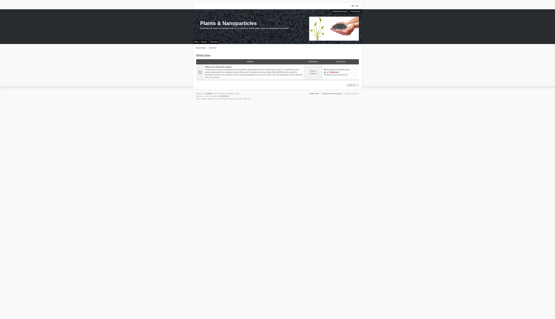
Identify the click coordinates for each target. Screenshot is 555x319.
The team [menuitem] (214, 42)
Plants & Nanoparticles (228, 23)
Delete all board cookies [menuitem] (332, 94)
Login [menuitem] (356, 6)
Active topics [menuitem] (356, 11)
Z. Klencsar (333, 72)
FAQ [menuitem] (196, 42)
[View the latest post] (339, 72)
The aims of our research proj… (338, 70)
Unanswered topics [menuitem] (339, 11)
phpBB (208, 94)
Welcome (203, 55)
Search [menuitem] (204, 42)
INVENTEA (224, 96)
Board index (314, 94)
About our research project (218, 67)
